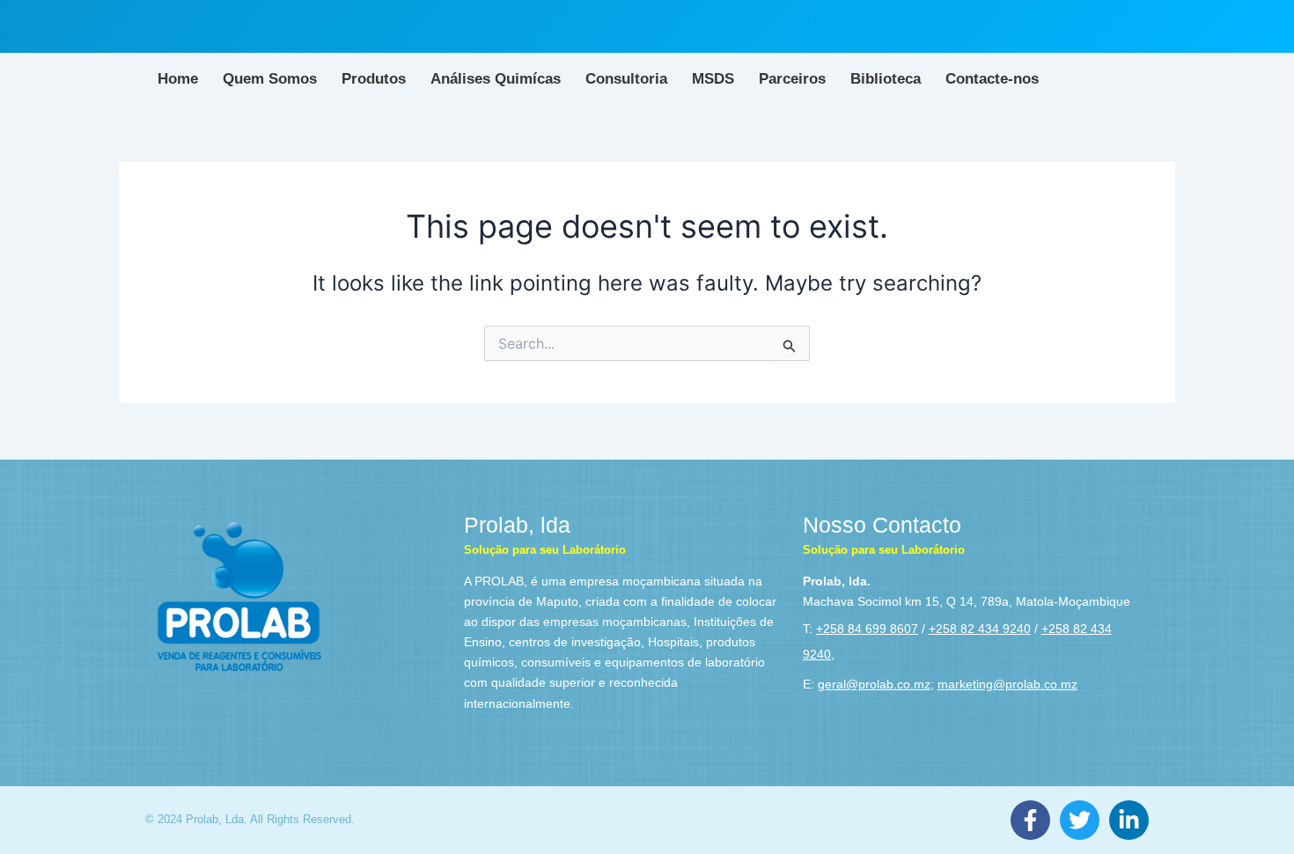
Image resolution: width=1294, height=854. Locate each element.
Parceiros (792, 78)
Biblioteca (885, 78)
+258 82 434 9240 (980, 629)
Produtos (374, 78)
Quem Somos (270, 78)
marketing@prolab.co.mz (1007, 684)
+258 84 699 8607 (867, 629)
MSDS (713, 78)
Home (178, 78)
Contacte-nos (992, 78)
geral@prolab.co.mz (874, 684)
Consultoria (626, 78)
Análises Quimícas (495, 78)
